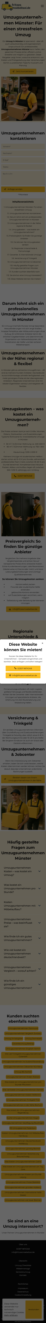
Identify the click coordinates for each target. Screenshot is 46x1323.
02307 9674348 (24, 668)
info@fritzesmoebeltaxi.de (24, 675)
